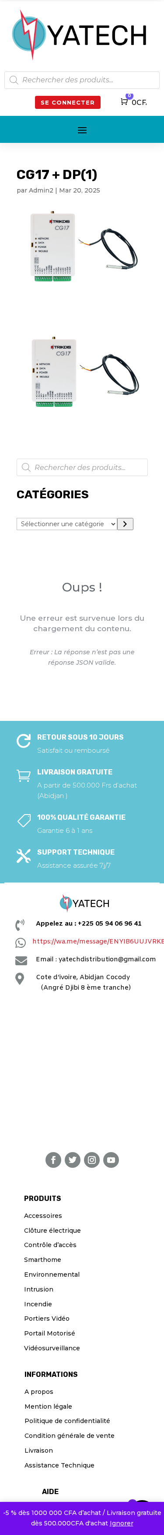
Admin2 (41, 190)
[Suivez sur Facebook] (53, 1160)
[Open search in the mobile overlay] (82, 80)
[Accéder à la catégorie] (125, 524)
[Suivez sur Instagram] (92, 1160)
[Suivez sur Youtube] (111, 1160)
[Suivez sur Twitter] (72, 1160)
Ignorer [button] (121, 1523)
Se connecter (68, 102)
